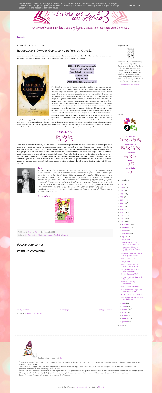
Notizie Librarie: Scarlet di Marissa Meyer (131, 270)
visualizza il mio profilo (130, 85)
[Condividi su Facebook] (53, 232)
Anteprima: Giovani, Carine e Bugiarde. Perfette (131, 255)
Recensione (66, 235)
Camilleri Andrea (47, 235)
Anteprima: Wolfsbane (129, 287)
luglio (124, 303)
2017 (122, 206)
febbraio (125, 318)
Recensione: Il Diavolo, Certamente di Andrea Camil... (131, 249)
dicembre (126, 224)
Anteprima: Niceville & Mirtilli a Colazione (129, 265)
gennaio (125, 322)
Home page (64, 310)
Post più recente (23, 310)
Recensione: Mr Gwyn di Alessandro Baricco (130, 243)
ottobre (125, 231)
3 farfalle (37, 235)
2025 (122, 185)
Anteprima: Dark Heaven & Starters (131, 278)
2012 (122, 222)
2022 (122, 191)
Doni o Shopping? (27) (129, 274)
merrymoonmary (80, 387)
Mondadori (57, 235)
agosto (125, 237)
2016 (122, 209)
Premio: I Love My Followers (128, 283)
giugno (124, 306)
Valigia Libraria (127, 239)
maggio (125, 309)
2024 (122, 188)
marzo (124, 315)
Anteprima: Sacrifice (129, 259)
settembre (126, 234)
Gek (60, 358)
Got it (141, 6)
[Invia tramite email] (46, 232)
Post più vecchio (105, 310)
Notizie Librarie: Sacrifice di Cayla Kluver (132, 298)
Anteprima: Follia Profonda (131, 294)
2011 (121, 325)
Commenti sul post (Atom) (35, 313)
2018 (122, 203)
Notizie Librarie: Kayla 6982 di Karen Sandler (131, 291)
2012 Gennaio (29, 235)
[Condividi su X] (51, 232)
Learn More (131, 6)
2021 (122, 194)
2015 (122, 212)
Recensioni (21, 37)
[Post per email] (42, 232)
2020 (122, 197)
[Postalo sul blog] (49, 232)
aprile (124, 312)
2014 (122, 216)
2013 (122, 219)
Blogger (101, 387)
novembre (126, 227)
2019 (122, 200)
